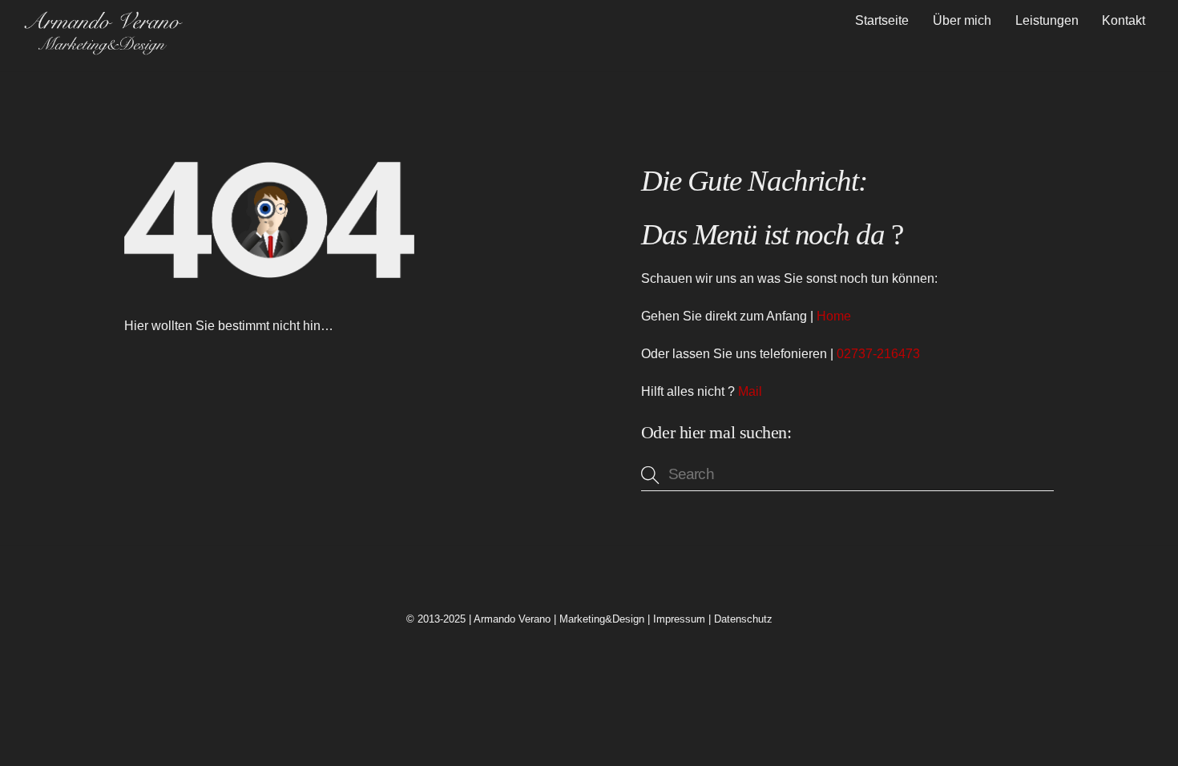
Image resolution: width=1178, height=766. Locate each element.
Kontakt (1123, 20)
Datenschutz (743, 619)
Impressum (679, 619)
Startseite (882, 20)
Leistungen (1047, 20)
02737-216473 (878, 354)
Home (834, 316)
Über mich (962, 20)
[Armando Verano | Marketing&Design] (102, 49)
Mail (750, 391)
